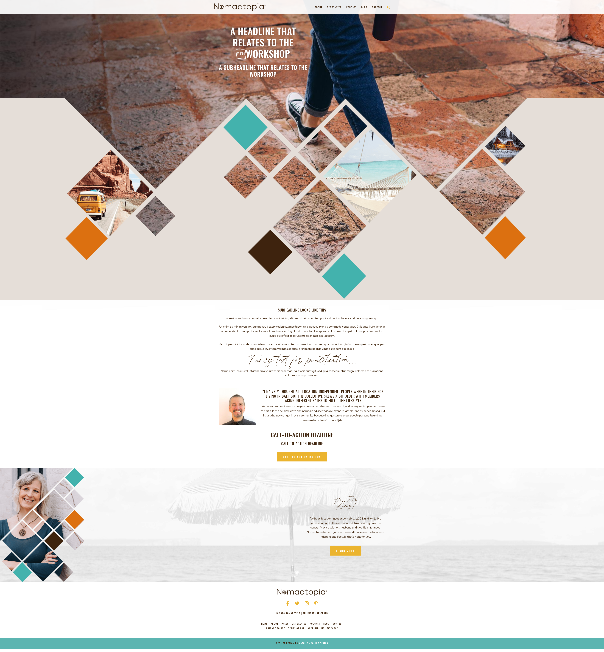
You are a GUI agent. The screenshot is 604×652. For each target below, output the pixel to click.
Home (264, 624)
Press (285, 624)
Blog (364, 7)
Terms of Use (296, 628)
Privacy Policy (275, 628)
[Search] (387, 7)
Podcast (351, 7)
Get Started (334, 7)
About (318, 7)
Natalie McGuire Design (313, 643)
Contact (377, 7)
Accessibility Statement (323, 628)
